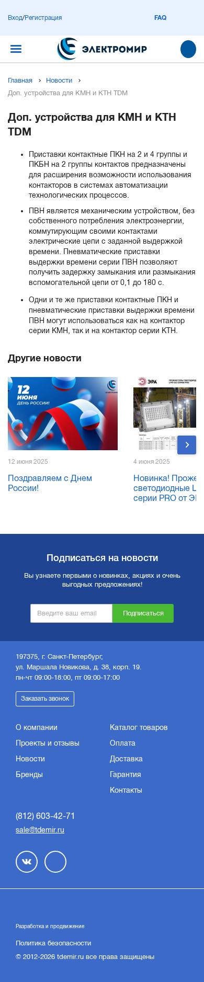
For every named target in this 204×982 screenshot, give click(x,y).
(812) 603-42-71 (45, 816)
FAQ (160, 17)
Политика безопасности (53, 943)
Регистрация (43, 17)
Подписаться (143, 613)
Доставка (126, 759)
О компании (37, 727)
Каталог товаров (139, 727)
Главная (20, 80)
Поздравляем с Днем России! (50, 483)
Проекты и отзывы (48, 743)
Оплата (122, 743)
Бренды (29, 774)
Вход (15, 17)
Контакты (126, 790)
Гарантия (125, 774)
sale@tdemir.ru (40, 830)
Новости (59, 80)
